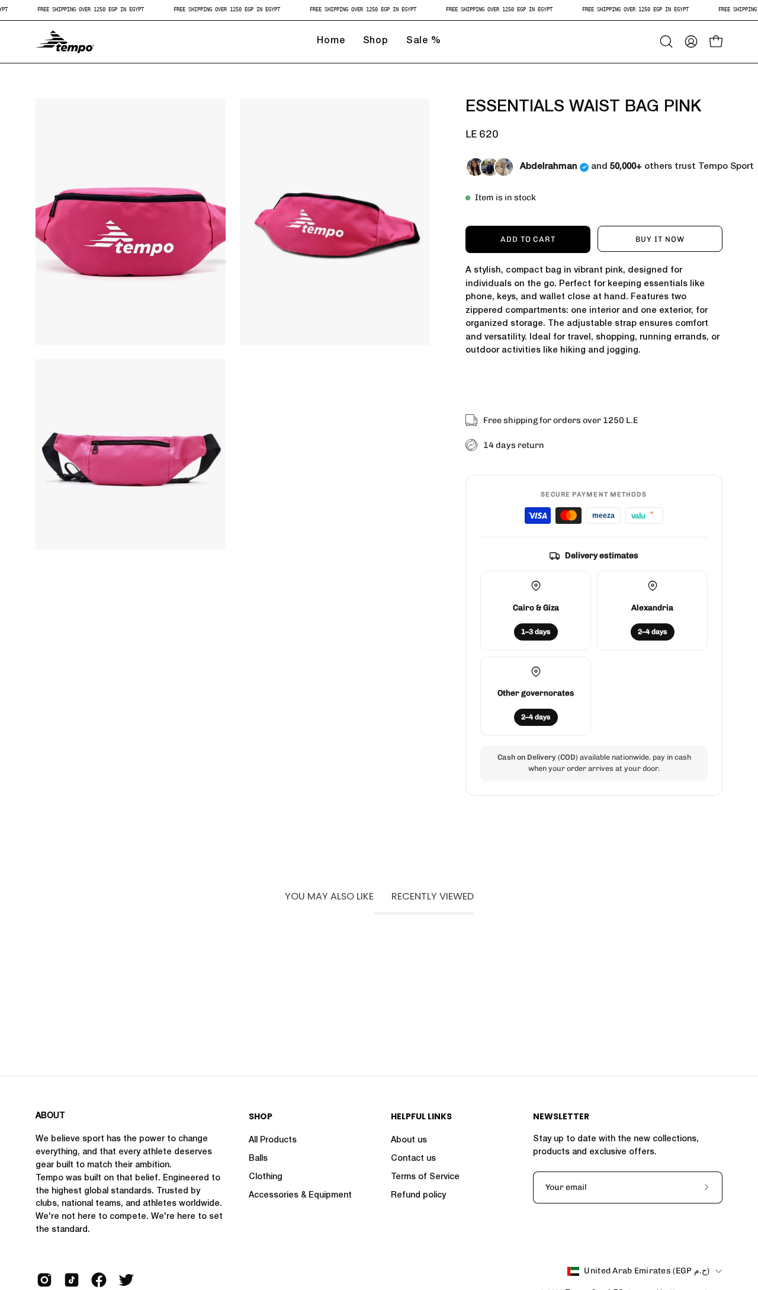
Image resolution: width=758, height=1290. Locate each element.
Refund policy (418, 1196)
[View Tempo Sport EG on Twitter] (126, 1280)
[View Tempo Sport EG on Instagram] (44, 1280)
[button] (666, 41)
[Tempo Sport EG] (65, 42)
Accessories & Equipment (300, 1196)
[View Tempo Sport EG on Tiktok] (72, 1280)
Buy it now (660, 239)
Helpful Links (421, 1117)
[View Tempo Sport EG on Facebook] (99, 1280)
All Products (273, 1141)
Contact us (413, 1159)
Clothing (265, 1177)
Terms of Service (425, 1177)
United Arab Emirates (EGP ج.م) (646, 1271)
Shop (260, 1117)
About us (409, 1141)
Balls (258, 1159)
